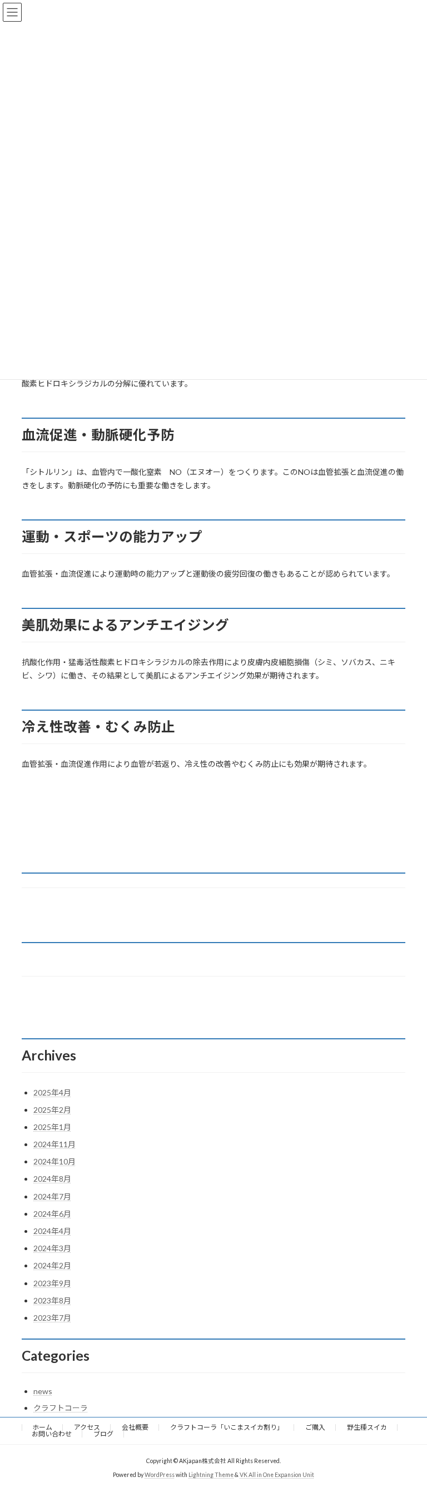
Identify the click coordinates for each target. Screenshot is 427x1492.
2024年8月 (52, 1178)
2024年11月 (54, 1144)
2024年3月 (52, 1248)
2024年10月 (54, 1161)
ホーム (42, 1427)
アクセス (87, 1427)
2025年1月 (52, 1127)
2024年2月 (52, 1265)
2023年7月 (52, 1317)
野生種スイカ (367, 1427)
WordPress (160, 1474)
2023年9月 (52, 1283)
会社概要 (135, 1427)
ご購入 (315, 1427)
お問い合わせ (52, 1434)
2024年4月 (52, 1231)
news (42, 1391)
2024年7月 (52, 1196)
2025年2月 (52, 1109)
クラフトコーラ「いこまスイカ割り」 (227, 1427)
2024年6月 (52, 1213)
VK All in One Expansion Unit (277, 1474)
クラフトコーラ (60, 1407)
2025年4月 (52, 1092)
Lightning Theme (211, 1474)
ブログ (103, 1434)
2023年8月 (52, 1300)
